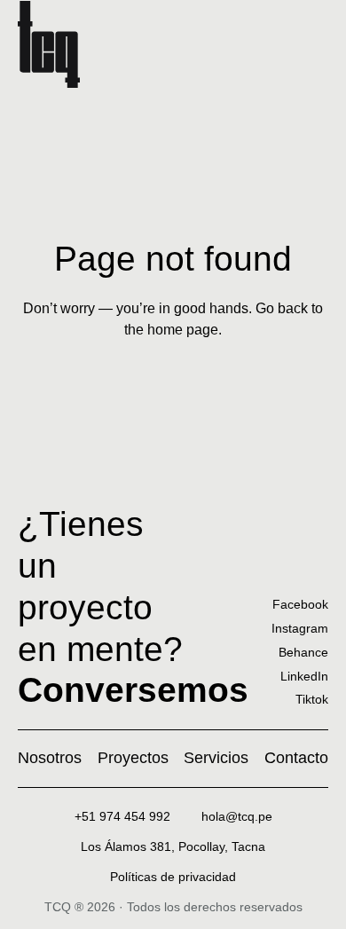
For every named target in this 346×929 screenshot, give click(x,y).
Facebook (300, 604)
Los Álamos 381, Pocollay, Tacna (173, 846)
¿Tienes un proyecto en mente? (133, 607)
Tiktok (311, 699)
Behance (303, 652)
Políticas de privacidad (173, 877)
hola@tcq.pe (236, 816)
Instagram (299, 628)
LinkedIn (304, 676)
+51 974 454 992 (122, 816)
